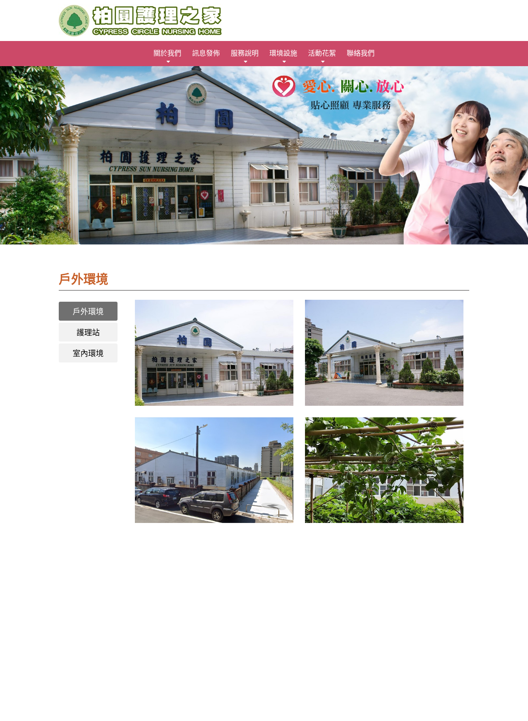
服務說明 (245, 53)
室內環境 (88, 353)
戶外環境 (88, 312)
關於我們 (167, 53)
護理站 (88, 332)
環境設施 (283, 53)
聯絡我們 (361, 53)
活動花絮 (322, 53)
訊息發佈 (206, 53)
